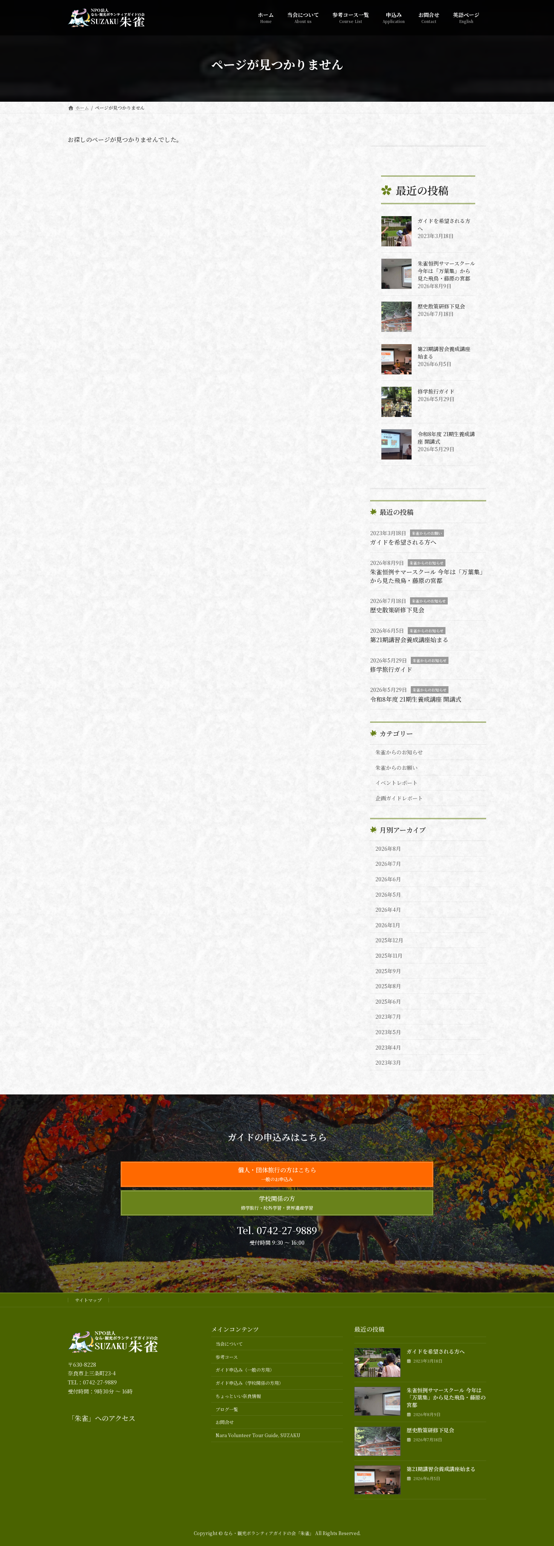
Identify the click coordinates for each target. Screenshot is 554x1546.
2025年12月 (389, 940)
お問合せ (225, 1422)
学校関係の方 (277, 1202)
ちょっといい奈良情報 (238, 1396)
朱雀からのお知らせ (427, 563)
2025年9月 (388, 971)
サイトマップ (88, 1300)
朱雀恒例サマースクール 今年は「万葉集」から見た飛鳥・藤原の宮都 (446, 270)
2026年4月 (388, 909)
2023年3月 (388, 1062)
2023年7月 (388, 1016)
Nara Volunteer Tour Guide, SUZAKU (258, 1435)
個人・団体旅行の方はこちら (277, 1174)
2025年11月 (388, 955)
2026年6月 (388, 879)
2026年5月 (388, 894)
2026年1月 (387, 925)
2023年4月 (388, 1047)
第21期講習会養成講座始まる (409, 639)
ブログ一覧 (227, 1409)
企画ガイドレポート (399, 798)
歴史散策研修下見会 (441, 306)
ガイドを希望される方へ (403, 542)
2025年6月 (388, 1001)
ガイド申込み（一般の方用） (245, 1369)
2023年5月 (388, 1032)
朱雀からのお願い (427, 533)
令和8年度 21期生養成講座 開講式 (415, 699)
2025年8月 (388, 986)
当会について (229, 1343)
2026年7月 (388, 863)
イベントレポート (396, 782)
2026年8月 (388, 848)
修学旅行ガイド (436, 391)
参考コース (227, 1357)
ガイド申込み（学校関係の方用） (249, 1383)
